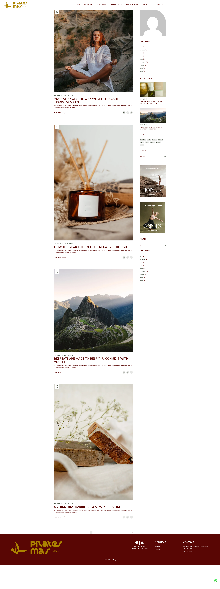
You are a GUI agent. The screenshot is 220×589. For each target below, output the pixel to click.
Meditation (70, 95)
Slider (141, 68)
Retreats (142, 65)
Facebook (157, 549)
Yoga (141, 144)
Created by (107, 559)
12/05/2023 (143, 99)
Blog (141, 53)
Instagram (157, 546)
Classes (154, 139)
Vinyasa (158, 142)
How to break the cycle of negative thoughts (92, 247)
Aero (65, 95)
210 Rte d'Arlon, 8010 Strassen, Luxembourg (195, 546)
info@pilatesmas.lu (188, 551)
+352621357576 (188, 549)
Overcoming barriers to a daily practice (88, 507)
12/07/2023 (143, 124)
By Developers (58, 95)
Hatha (141, 59)
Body (149, 139)
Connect (160, 139)
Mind (147, 142)
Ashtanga (142, 50)
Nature (152, 142)
